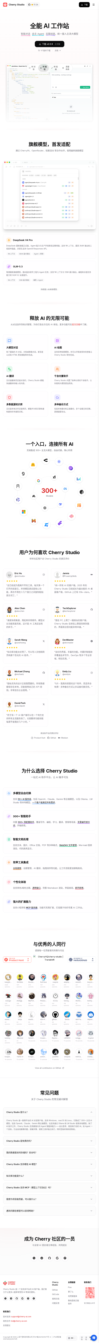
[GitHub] (49, 1258)
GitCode (55, 1294)
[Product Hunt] (65, 1258)
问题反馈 (55, 1303)
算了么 (70, 1292)
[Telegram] (42, 1258)
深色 (82, 1338)
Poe (70, 1287)
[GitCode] (57, 1258)
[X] (34, 1258)
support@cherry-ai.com (21, 1316)
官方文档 (76, 324)
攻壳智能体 (72, 1296)
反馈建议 (6, 1325)
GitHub (55, 1290)
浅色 (86, 1338)
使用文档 (55, 1299)
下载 (86, 4)
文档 (56, 50)
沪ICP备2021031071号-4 (42, 1337)
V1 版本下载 (45, 50)
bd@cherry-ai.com (19, 1321)
